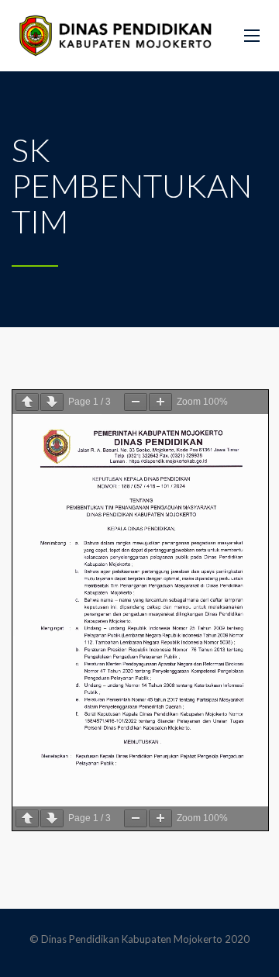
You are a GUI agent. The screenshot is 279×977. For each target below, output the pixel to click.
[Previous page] (27, 402)
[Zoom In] (160, 402)
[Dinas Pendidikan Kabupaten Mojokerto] (116, 35)
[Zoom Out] (135, 402)
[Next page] (52, 402)
